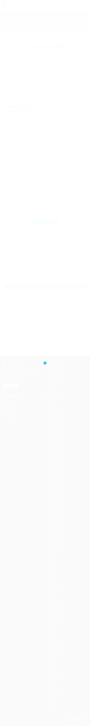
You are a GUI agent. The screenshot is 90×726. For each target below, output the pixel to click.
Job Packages (54, 374)
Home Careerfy (54, 479)
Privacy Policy (67, 286)
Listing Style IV (54, 501)
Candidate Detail (55, 659)
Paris (50, 564)
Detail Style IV (54, 608)
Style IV (51, 640)
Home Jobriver (54, 441)
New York (52, 561)
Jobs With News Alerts (57, 532)
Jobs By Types (54, 576)
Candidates (53, 643)
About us (8, 418)
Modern (51, 422)
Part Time (52, 586)
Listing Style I (53, 491)
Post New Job (54, 377)
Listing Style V (54, 504)
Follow (57, 53)
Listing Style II (54, 494)
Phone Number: (10, 265)
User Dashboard (11, 406)
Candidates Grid (11, 415)
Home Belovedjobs (56, 482)
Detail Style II (53, 602)
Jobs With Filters (55, 488)
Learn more (10, 390)
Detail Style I (53, 599)
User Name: (9, 246)
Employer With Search (57, 624)
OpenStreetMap (80, 354)
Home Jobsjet (54, 469)
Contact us (9, 422)
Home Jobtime (54, 456)
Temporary (53, 589)
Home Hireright (54, 463)
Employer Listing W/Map (58, 621)
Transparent (53, 460)
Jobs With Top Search (57, 510)
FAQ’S (51, 690)
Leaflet (73, 354)
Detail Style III (53, 605)
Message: (8, 275)
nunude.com (22, 124)
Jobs (50, 485)
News (51, 706)
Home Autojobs (54, 437)
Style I (51, 630)
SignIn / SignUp (54, 700)
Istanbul (52, 567)
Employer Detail (54, 627)
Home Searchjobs (55, 444)
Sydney (51, 570)
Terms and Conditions (48, 286)
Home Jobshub (54, 453)
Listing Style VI (54, 507)
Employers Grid (54, 390)
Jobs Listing (53, 380)
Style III (51, 637)
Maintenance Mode (56, 693)
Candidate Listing (11, 412)
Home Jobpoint (54, 412)
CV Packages (10, 409)
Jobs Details (53, 595)
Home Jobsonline (55, 428)
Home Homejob (54, 450)
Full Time (52, 583)
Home (51, 406)
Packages (52, 674)
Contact (52, 703)
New (50, 409)
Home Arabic (53, 475)
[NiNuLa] (23, 3)
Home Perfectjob (55, 415)
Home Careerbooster (56, 418)
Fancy (51, 434)
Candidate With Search (57, 655)
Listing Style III (54, 497)
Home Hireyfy (54, 431)
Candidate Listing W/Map (58, 652)
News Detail (53, 709)
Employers (53, 611)
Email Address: (10, 256)
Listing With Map (55, 592)
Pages (51, 684)
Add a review (41, 53)
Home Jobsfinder (55, 466)
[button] (45, 330)
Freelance (52, 580)
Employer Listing (55, 387)
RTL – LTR (52, 472)
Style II (51, 633)
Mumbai (52, 573)
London (51, 558)
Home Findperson (55, 425)
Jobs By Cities (54, 554)
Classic (51, 447)
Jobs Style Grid (54, 383)
